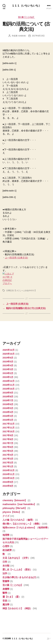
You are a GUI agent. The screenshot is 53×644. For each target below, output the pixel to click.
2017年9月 (8, 435)
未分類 (6, 565)
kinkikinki (22, 36)
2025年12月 (9, 350)
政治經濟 (7, 550)
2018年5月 (8, 408)
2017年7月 (8, 443)
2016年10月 (9, 478)
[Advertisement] (15, 331)
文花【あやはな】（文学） (16, 558)
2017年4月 (8, 455)
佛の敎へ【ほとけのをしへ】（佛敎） (22, 523)
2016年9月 (8, 482)
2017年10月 (9, 431)
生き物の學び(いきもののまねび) (19, 577)
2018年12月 (9, 381)
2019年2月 (8, 373)
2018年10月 (9, 388)
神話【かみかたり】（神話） (17, 608)
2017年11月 (9, 427)
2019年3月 (8, 369)
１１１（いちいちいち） (26, 5)
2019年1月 (8, 377)
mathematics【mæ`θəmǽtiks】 (19, 504)
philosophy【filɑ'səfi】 (15, 508)
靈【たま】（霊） (12, 596)
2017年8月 (8, 439)
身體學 (6, 589)
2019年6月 (8, 357)
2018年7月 (8, 400)
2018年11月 (9, 385)
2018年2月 (8, 420)
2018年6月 (8, 404)
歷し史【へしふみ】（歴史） (17, 569)
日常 (5, 561)
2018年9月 (8, 392)
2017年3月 (8, 458)
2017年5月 (8, 451)
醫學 (5, 593)
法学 (5, 573)
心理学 (6, 546)
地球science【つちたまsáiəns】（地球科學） (26, 527)
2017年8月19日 (38, 36)
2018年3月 (8, 416)
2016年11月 (9, 474)
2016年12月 (9, 470)
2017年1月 (8, 466)
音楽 (5, 600)
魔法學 (6, 604)
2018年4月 (8, 412)
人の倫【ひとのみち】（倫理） (18, 520)
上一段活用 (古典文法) (16, 257)
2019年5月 (8, 361)
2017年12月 (9, 423)
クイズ (6, 516)
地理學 (6, 535)
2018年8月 (8, 396)
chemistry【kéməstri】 (15, 500)
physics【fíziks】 (12, 512)
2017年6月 (8, 447)
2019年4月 (8, 365)
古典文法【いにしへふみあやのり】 (21, 290)
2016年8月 (8, 486)
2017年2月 (8, 462)
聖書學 (6, 581)
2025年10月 (9, 353)
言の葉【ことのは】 (26, 17)
